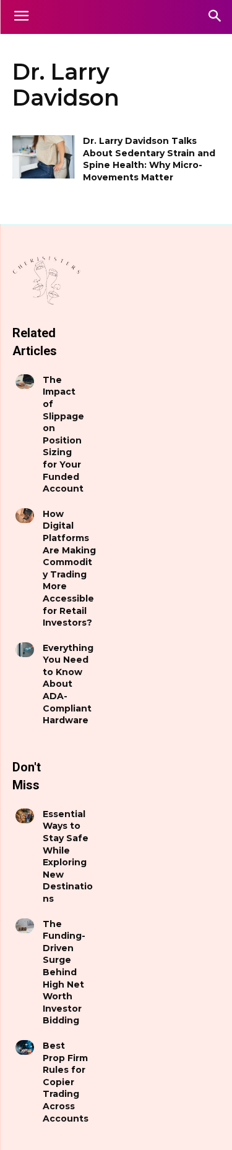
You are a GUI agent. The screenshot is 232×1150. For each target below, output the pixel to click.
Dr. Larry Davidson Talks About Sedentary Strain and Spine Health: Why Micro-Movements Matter (149, 159)
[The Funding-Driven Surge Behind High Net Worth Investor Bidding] (24, 925)
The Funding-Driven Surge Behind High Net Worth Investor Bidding (64, 972)
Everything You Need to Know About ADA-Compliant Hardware (68, 684)
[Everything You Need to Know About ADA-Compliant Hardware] (24, 649)
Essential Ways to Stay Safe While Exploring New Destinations (68, 856)
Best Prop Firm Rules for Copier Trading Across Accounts (65, 1082)
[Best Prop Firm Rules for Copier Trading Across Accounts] (24, 1047)
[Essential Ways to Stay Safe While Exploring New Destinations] (24, 815)
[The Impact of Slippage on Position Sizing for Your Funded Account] (24, 381)
